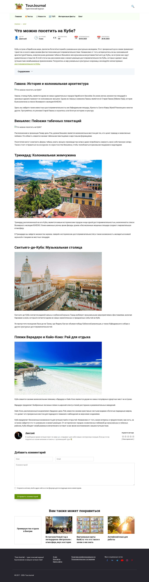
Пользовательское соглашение (83, 559)
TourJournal (36, 5)
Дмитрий (30, 433)
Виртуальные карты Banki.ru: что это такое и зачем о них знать (88, 539)
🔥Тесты (29, 16)
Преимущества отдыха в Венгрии (28, 529)
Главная (18, 16)
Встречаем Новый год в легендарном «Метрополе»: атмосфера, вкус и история (59, 539)
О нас (55, 557)
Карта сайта (57, 562)
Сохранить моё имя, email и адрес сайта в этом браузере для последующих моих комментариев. (49, 488)
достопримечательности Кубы (27, 64)
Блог (81, 16)
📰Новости (41, 16)
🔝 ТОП (52, 16)
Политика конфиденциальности (83, 557)
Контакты (56, 559)
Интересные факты (66, 16)
